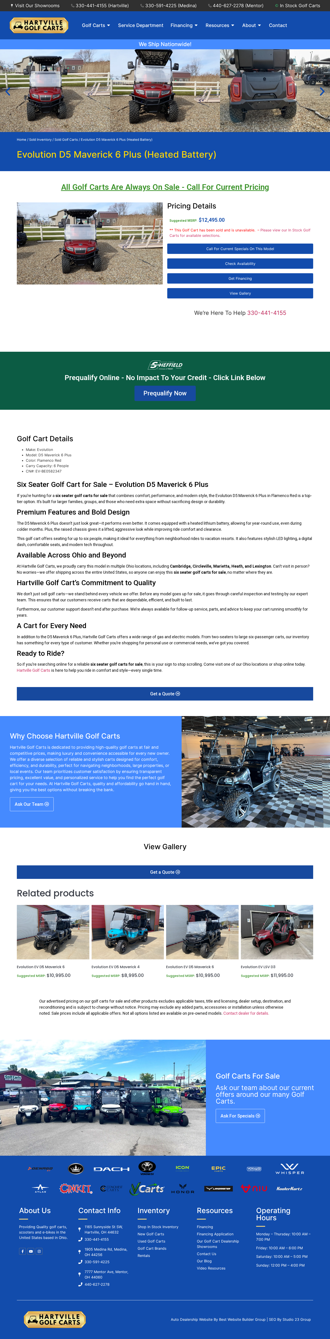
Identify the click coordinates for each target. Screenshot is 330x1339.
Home (21, 140)
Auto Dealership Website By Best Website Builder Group (218, 1319)
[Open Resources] (232, 25)
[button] (7, 91)
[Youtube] (30, 1251)
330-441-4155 (266, 312)
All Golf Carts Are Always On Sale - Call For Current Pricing (165, 187)
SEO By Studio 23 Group (290, 1319)
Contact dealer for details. (246, 1013)
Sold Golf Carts (66, 140)
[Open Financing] (196, 25)
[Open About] (259, 25)
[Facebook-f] (22, 1251)
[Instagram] (39, 1251)
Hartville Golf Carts (33, 670)
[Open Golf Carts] (108, 25)
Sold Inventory (40, 140)
